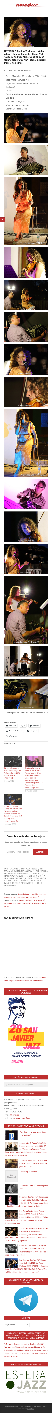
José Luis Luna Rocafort (31, 881)
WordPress (30, 1409)
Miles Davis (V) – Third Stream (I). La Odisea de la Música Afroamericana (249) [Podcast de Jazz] (25, 903)
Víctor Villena (27, 883)
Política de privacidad (12, 1406)
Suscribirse (40, 852)
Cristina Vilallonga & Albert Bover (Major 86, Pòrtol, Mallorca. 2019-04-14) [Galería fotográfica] (12, 773)
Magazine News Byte (40, 1406)
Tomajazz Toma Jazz (21, 1118)
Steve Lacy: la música (28, 1171)
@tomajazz (14, 1115)
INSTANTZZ (27, 873)
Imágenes (18, 873)
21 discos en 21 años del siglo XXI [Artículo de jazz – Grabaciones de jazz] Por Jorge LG (33, 1163)
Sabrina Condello (12, 883)
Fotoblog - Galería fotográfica (18, 871)
